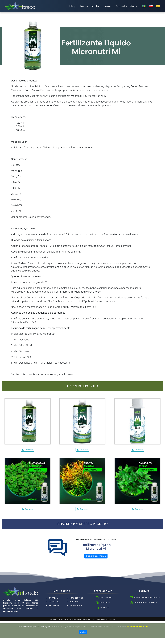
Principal (73, 6)
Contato (133, 6)
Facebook (105, 603)
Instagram (106, 597)
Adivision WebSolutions (106, 619)
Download (29, 449)
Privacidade (76, 606)
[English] (150, 6)
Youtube (104, 608)
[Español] (158, 6)
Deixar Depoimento (96, 555)
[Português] (143, 6)
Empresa (84, 6)
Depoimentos (121, 6)
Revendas (108, 6)
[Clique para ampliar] (28, 421)
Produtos (95, 6)
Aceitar (83, 632)
